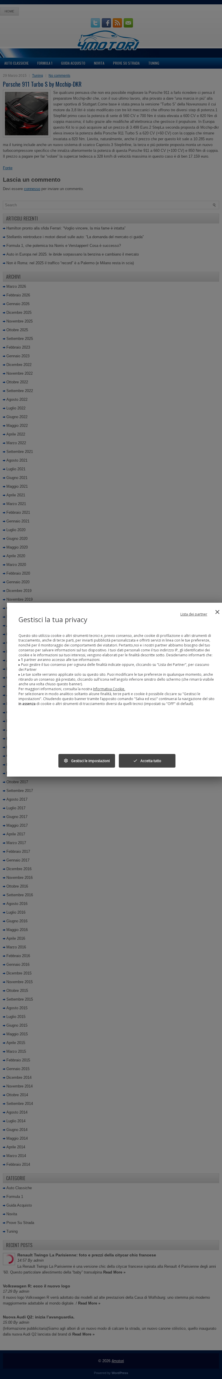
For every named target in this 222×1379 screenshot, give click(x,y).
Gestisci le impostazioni (87, 760)
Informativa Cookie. (109, 688)
